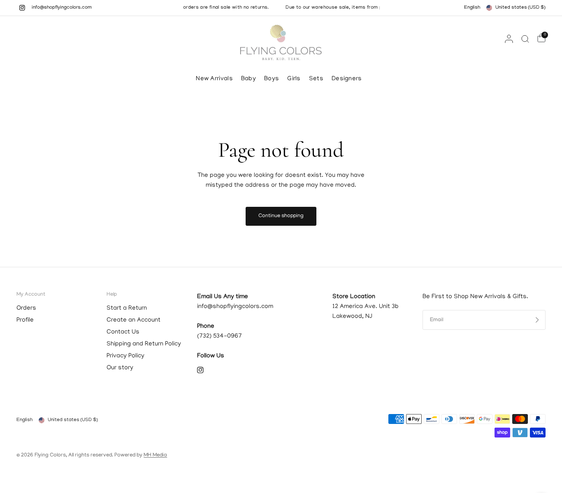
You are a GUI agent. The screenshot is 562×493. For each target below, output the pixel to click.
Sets (316, 79)
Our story (120, 368)
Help (112, 294)
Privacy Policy (125, 356)
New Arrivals (214, 79)
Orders (26, 308)
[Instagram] (22, 8)
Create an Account (133, 320)
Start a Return (127, 308)
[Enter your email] (537, 320)
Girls (294, 79)
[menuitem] (216, 78)
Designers (347, 79)
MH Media (155, 455)
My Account (30, 294)
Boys (271, 79)
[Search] (525, 38)
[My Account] (509, 38)
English (472, 7)
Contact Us (123, 332)
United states (520, 7)
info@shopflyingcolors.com (62, 7)
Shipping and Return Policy (144, 344)
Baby (248, 79)
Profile (25, 320)
